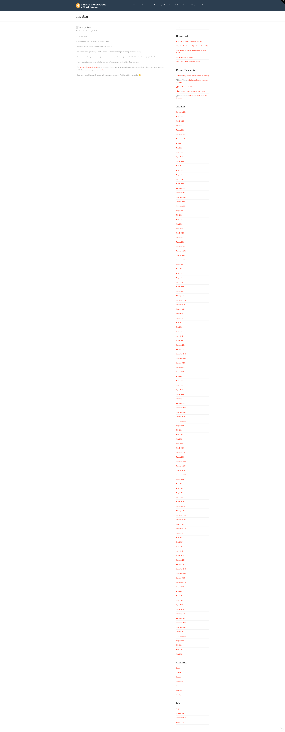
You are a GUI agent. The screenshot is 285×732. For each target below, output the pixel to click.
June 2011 (179, 327)
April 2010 (179, 390)
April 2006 (179, 605)
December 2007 (181, 515)
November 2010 (181, 358)
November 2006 (181, 573)
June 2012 (179, 273)
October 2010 (180, 363)
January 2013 (180, 242)
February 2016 (180, 125)
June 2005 (179, 650)
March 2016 (180, 121)
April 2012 (179, 282)
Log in (178, 709)
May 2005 (179, 654)
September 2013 (181, 206)
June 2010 (179, 381)
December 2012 (181, 246)
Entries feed (180, 713)
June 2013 (179, 219)
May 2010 (179, 385)
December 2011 (181, 300)
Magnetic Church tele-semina (88, 67)
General (178, 677)
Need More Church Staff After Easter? (188, 62)
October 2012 (180, 255)
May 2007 (179, 546)
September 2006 (181, 582)
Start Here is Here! (194, 87)
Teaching (179, 690)
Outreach (179, 686)
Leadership (179, 681)
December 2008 (181, 461)
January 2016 (180, 130)
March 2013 (180, 233)
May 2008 (179, 493)
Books (178, 668)
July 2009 (179, 430)
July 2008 (179, 484)
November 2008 (181, 466)
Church (101, 31)
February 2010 (180, 399)
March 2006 (180, 609)
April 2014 (179, 179)
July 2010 (179, 376)
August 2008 (180, 479)
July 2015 (179, 143)
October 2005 (180, 632)
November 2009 (181, 412)
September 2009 (181, 421)
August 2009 (180, 425)
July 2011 (179, 322)
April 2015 (179, 157)
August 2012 (180, 264)
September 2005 (181, 636)
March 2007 (180, 555)
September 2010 (181, 367)
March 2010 (180, 394)
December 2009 (181, 408)
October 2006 (180, 578)
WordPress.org (180, 722)
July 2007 (179, 537)
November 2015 (181, 139)
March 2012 (180, 287)
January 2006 (180, 618)
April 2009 (179, 443)
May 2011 (179, 331)
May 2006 (179, 600)
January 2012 (180, 296)
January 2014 (180, 188)
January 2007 (180, 564)
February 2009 (180, 452)
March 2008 (180, 502)
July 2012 (179, 269)
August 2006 (180, 587)
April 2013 (179, 228)
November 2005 (181, 627)
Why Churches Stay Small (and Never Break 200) (192, 46)
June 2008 (179, 488)
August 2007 (180, 533)
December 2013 (181, 193)
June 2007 (179, 542)
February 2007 (180, 560)
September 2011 (181, 314)
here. (104, 70)
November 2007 (181, 520)
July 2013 (179, 215)
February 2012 (180, 291)
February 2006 (180, 614)
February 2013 (180, 237)
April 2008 (179, 497)
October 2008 (180, 470)
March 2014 (180, 184)
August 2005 (180, 640)
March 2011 (180, 340)
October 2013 (180, 202)
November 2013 (181, 197)
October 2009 (180, 417)
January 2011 (180, 349)
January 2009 (180, 457)
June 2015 (179, 148)
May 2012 (179, 278)
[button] (283, 2)
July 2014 (179, 166)
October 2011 (180, 309)
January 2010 (180, 403)
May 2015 (179, 152)
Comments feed (181, 718)
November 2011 (181, 305)
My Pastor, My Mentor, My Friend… (195, 91)
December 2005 (181, 623)
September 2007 (181, 529)
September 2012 (181, 260)
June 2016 (179, 116)
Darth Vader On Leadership (184, 57)
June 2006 (179, 596)
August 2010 (180, 372)
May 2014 (179, 175)
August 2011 (180, 318)
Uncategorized (180, 695)
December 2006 (181, 569)
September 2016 (181, 112)
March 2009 (180, 448)
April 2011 (179, 336)
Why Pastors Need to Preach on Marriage (189, 41)
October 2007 (180, 524)
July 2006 (179, 591)
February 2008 (180, 506)
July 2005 (179, 645)
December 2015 (181, 134)
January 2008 (180, 511)
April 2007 (179, 551)
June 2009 (179, 434)
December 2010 (181, 354)
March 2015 (180, 161)
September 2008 (181, 475)
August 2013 (180, 210)
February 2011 (180, 345)
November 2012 (181, 251)
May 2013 (179, 224)
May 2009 (179, 439)
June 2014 (179, 170)
